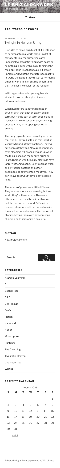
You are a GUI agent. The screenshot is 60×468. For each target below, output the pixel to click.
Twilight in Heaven (15, 356)
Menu (32, 17)
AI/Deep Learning (15, 277)
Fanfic (8, 310)
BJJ (6, 284)
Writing (9, 368)
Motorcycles (12, 336)
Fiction (9, 316)
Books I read (12, 290)
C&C (7, 297)
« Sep (15, 435)
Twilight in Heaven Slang (22, 43)
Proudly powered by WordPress (38, 460)
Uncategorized (13, 362)
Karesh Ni (10, 323)
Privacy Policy (12, 460)
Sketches (10, 343)
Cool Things (11, 303)
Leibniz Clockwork (29, 4)
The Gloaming (13, 349)
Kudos (8, 329)
